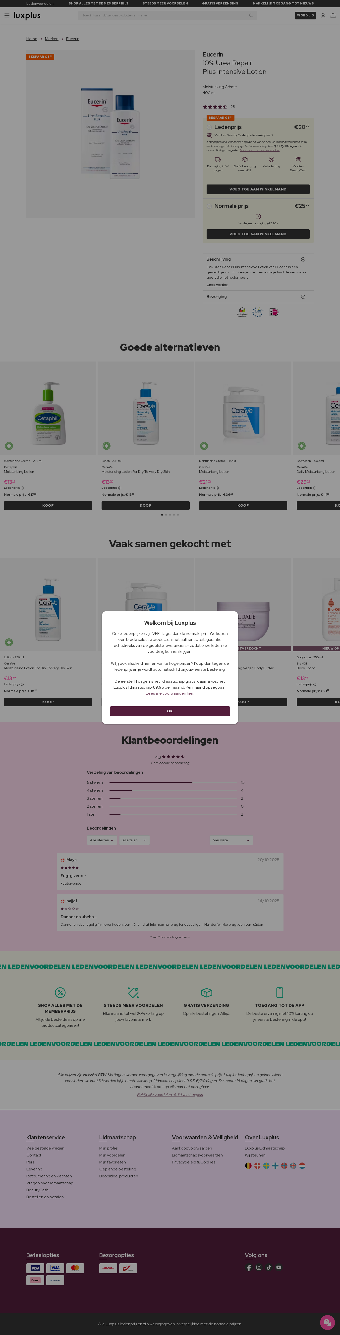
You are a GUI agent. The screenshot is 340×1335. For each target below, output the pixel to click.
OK (170, 711)
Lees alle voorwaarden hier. (170, 693)
